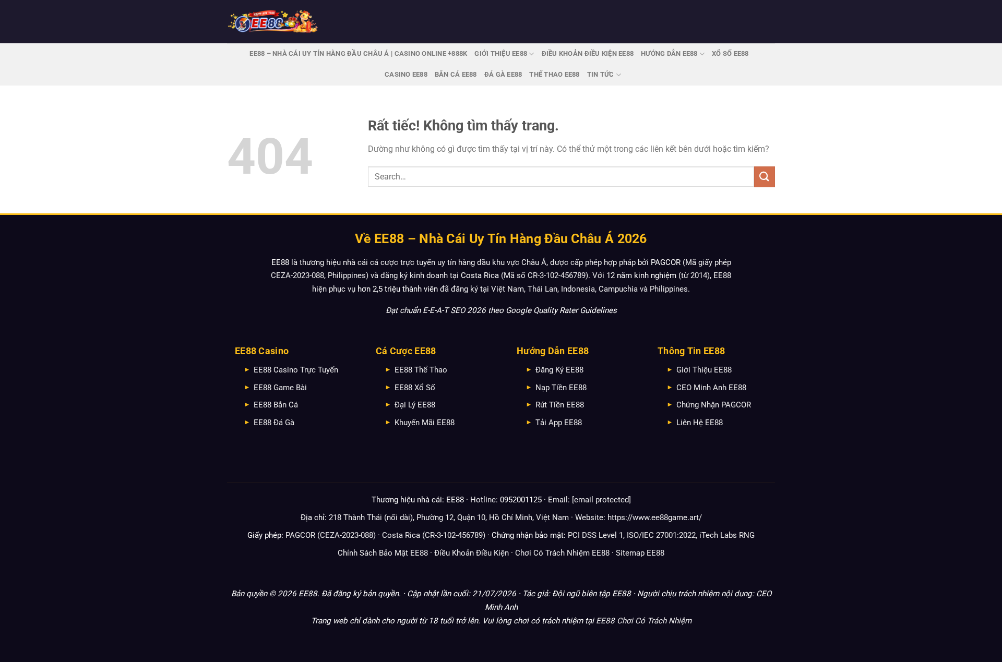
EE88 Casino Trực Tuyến (296, 370)
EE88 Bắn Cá (276, 405)
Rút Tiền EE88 (559, 405)
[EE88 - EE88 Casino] (273, 21)
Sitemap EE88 (640, 553)
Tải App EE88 (558, 422)
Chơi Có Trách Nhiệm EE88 (562, 553)
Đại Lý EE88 (415, 405)
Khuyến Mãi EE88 (425, 422)
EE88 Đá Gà (274, 422)
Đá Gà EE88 (503, 74)
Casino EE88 (406, 74)
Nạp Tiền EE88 (561, 387)
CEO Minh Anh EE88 (711, 387)
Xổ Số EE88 (730, 53)
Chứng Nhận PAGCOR (713, 405)
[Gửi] (764, 176)
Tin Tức (600, 74)
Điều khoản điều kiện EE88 (588, 53)
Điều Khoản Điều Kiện (471, 553)
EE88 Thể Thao (421, 370)
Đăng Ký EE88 (559, 370)
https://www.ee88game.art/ (654, 517)
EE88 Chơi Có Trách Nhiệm (643, 620)
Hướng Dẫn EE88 (669, 53)
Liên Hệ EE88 (699, 422)
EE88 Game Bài (280, 387)
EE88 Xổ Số (415, 387)
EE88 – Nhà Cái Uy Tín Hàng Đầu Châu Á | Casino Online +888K (358, 53)
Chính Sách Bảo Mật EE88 (383, 553)
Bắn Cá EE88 (456, 74)
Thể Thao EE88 (554, 74)
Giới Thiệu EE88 (500, 53)
